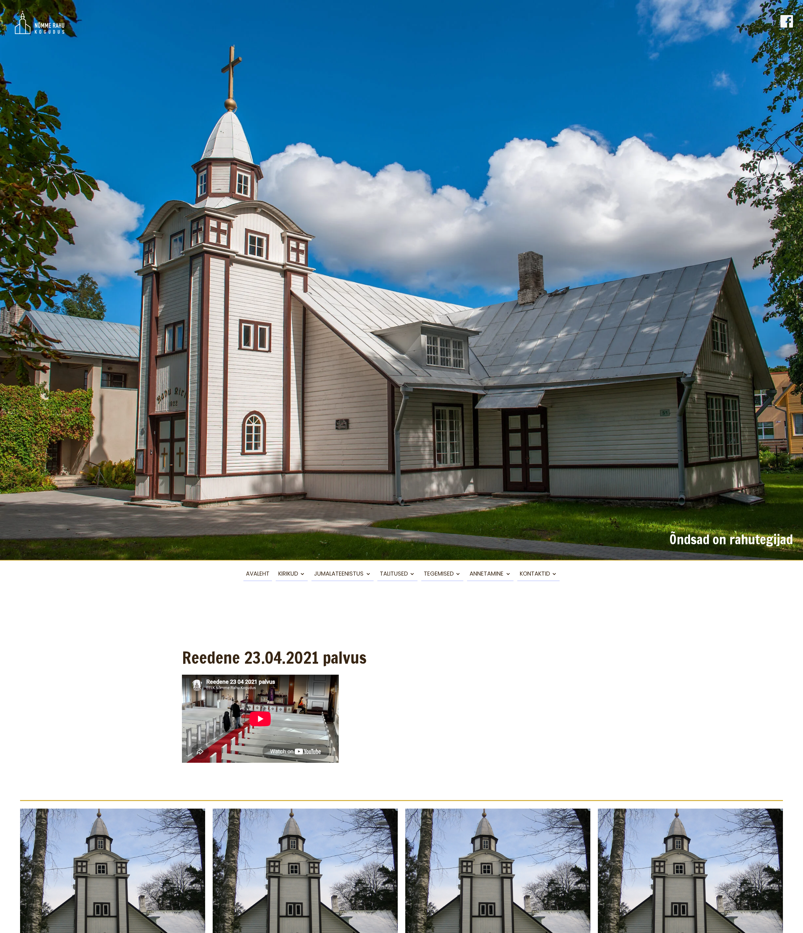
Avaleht (257, 573)
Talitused (394, 573)
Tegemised (439, 573)
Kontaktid (535, 573)
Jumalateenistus (339, 573)
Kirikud (288, 573)
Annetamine (486, 573)
